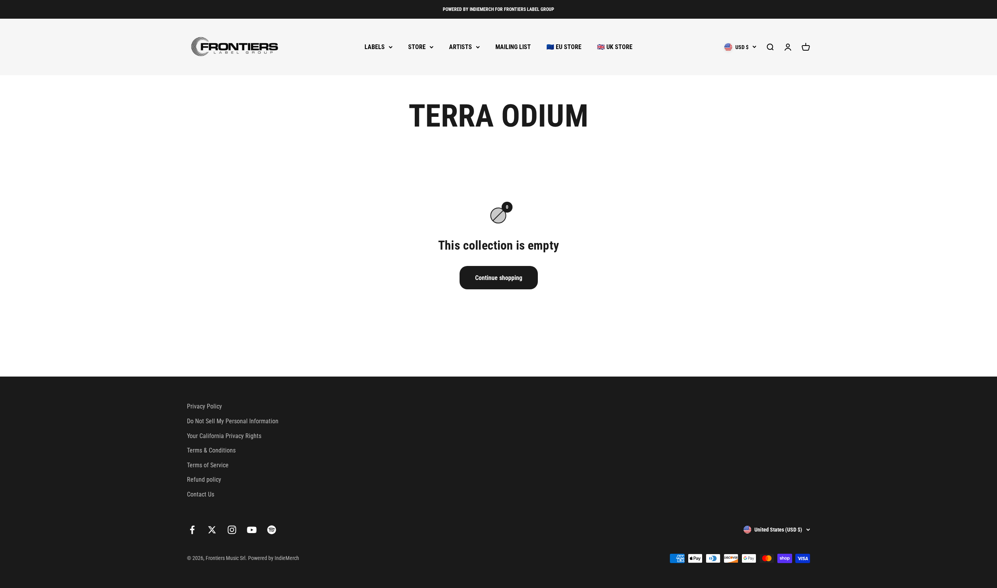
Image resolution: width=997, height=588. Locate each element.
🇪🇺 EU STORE (563, 47)
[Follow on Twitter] (212, 530)
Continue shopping (498, 278)
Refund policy (204, 479)
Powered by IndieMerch (273, 558)
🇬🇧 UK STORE (614, 47)
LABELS (375, 47)
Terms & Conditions (211, 450)
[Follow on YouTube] (252, 530)
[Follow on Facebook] (192, 530)
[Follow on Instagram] (232, 530)
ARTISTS (460, 47)
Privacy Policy (204, 406)
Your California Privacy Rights (224, 436)
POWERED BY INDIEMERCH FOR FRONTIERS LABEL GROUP (498, 9)
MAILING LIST (513, 47)
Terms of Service (208, 465)
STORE (417, 47)
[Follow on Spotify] (271, 530)
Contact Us (200, 494)
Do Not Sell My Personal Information (232, 421)
